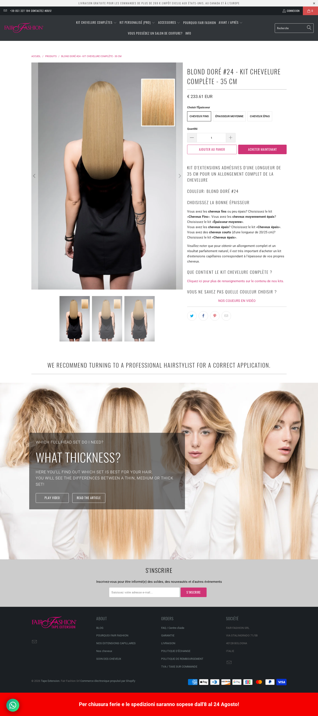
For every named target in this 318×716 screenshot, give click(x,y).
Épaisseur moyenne (229, 116)
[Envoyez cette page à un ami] (226, 316)
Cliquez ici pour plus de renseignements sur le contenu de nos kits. (235, 281)
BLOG (99, 628)
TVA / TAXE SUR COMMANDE (179, 666)
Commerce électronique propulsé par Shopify (107, 680)
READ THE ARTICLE (89, 497)
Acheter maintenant (262, 149)
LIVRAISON (168, 643)
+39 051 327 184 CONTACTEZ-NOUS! (31, 11)
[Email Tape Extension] (5, 11)
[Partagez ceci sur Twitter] (192, 316)
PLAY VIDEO (52, 497)
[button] (96, 22)
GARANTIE (167, 635)
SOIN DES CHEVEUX (108, 658)
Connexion (293, 11)
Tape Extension (50, 680)
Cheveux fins (199, 116)
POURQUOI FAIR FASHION (112, 635)
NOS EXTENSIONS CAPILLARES (116, 643)
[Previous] (34, 176)
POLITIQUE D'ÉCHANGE (175, 651)
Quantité (192, 128)
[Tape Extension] (24, 28)
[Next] (179, 176)
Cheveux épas (260, 116)
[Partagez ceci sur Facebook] (203, 316)
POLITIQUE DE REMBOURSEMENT (182, 658)
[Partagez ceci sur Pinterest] (215, 316)
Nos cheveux (104, 651)
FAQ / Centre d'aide (172, 628)
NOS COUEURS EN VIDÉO (236, 301)
